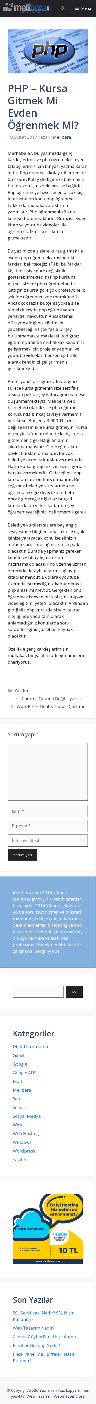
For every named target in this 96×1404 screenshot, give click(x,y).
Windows (22, 1142)
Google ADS (24, 1073)
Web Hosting (26, 1133)
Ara (74, 991)
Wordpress (24, 1151)
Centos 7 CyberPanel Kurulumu (44, 1337)
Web (17, 1125)
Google (20, 1064)
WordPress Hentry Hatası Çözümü (51, 706)
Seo (16, 1099)
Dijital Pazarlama (30, 1046)
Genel (18, 1055)
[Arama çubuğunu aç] (63, 8)
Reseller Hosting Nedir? (36, 1345)
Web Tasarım (38, 1396)
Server (19, 1107)
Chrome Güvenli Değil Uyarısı (51, 698)
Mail (17, 1081)
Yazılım (22, 691)
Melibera (22, 1090)
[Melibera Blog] (27, 8)
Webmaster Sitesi (69, 1396)
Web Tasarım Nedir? (34, 1328)
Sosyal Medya (27, 1116)
